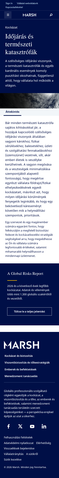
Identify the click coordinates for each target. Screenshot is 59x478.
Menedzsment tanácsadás (21, 376)
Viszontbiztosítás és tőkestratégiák (27, 362)
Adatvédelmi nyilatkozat (19, 443)
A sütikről (32, 454)
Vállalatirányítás (14, 454)
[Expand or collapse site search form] (51, 14)
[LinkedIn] (44, 426)
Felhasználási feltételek (18, 437)
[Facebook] (8, 426)
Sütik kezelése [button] (12, 459)
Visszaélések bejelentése (19, 448)
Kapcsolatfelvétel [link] (14, 7)
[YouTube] (32, 426)
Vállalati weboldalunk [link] (27, 3)
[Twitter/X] (20, 426)
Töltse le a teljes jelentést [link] (29, 311)
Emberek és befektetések (20, 369)
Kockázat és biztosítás (19, 356)
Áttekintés (12, 112)
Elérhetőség (43, 443)
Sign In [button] (9, 3)
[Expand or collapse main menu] (7, 14)
